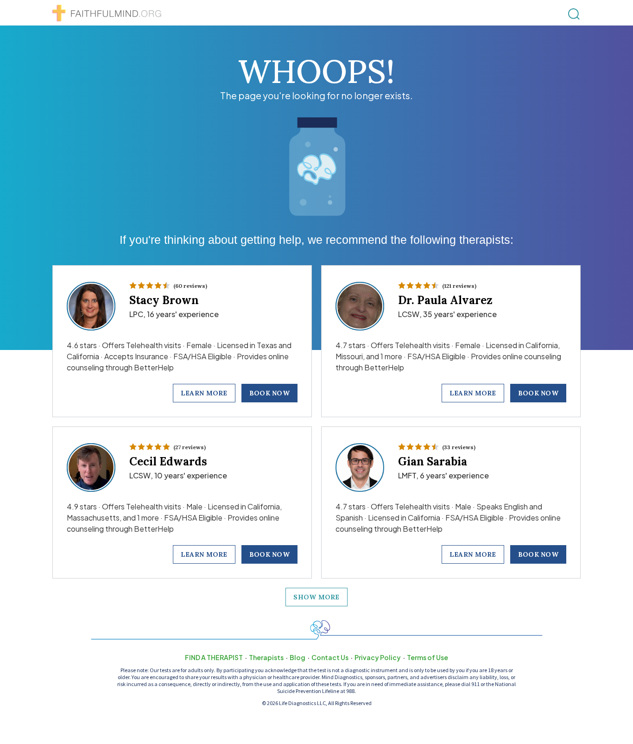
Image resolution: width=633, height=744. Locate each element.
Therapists (266, 657)
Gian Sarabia (432, 461)
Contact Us (329, 657)
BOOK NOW (269, 393)
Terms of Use (427, 657)
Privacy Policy (377, 657)
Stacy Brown (164, 300)
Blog (297, 657)
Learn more (204, 393)
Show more (316, 597)
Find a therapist (214, 657)
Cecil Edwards (168, 461)
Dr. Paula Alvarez (445, 300)
